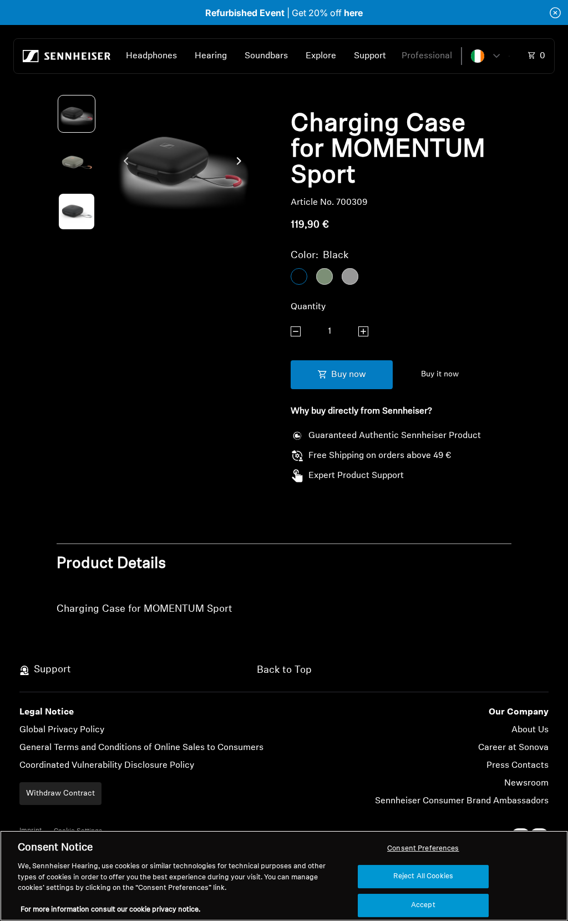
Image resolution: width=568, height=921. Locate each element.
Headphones (151, 56)
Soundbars (266, 56)
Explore (321, 56)
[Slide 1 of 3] (76, 114)
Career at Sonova (513, 747)
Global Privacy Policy (61, 730)
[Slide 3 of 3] (76, 211)
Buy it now (440, 374)
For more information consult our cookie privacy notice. (110, 909)
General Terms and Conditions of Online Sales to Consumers (141, 747)
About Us (530, 730)
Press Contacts (517, 765)
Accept (423, 905)
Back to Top (284, 671)
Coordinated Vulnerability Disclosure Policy (106, 765)
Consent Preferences (423, 848)
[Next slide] (242, 163)
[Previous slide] (123, 163)
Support (370, 56)
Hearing (211, 56)
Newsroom (526, 783)
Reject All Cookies (423, 876)
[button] (485, 56)
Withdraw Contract (60, 793)
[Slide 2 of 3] (76, 162)
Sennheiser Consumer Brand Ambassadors (462, 801)
